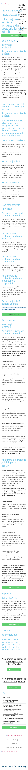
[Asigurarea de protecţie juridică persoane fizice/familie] (14, 655)
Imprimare (8, 740)
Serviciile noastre (21, 6)
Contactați (22, 21)
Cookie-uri (14, 743)
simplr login (20, 25)
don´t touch (6, 697)
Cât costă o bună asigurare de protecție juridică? (12, 710)
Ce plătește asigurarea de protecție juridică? (11, 701)
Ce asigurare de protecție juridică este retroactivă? (13, 705)
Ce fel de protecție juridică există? (13, 718)
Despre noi (21, 18)
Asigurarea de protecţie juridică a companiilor (14, 680)
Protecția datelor (18, 740)
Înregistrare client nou (22, 30)
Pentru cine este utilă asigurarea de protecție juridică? (13, 714)
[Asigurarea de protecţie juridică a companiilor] (14, 675)
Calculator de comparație (14, 747)
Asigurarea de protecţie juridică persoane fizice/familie (14, 661)
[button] (14, 314)
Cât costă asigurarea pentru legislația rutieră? (11, 722)
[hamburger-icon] (25, 2)
